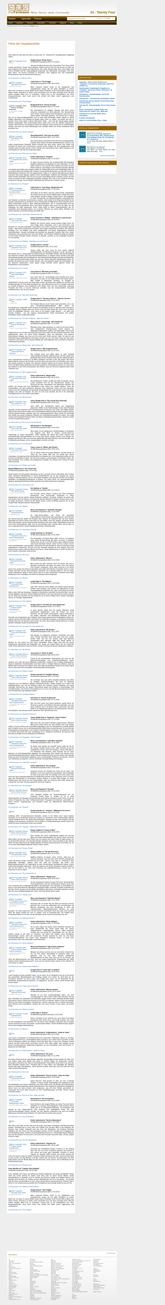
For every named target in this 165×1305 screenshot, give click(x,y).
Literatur (74, 1295)
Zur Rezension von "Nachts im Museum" (22, 714)
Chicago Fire (12, 1284)
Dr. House (32, 1260)
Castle (10, 1281)
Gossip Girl (33, 1282)
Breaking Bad (12, 1276)
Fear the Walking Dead (36, 1266)
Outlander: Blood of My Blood (59, 1282)
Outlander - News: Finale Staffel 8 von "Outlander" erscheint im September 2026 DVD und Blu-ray (96, 84)
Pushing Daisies (55, 1287)
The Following (76, 1275)
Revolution (54, 1290)
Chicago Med (12, 1286)
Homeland (32, 1289)
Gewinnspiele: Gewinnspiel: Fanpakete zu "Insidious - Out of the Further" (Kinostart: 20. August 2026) (95, 90)
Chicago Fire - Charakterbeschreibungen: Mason (97, 98)
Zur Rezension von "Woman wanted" (21, 1009)
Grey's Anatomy (34, 1286)
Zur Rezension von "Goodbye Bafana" (21, 694)
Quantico (53, 1289)
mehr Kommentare (108, 156)
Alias (10, 1266)
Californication (12, 1280)
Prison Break (54, 1284)
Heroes (32, 1287)
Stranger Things (76, 1259)
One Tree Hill (54, 1280)
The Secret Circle (77, 1277)
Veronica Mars (76, 1287)
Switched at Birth (76, 1264)
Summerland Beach (77, 1262)
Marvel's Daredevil (56, 1263)
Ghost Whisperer (34, 1276)
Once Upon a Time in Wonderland (60, 1278)
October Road (55, 1276)
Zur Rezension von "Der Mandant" (20, 444)
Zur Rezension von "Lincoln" (18, 268)
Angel (10, 1269)
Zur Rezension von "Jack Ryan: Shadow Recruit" (25, 214)
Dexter (10, 1298)
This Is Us (75, 1280)
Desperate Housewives (15, 1297)
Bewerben (96, 1276)
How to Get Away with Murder (38, 1293)
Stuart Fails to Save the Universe (81, 1260)
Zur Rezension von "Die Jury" (18, 1072)
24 (9, 1259)
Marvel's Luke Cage (56, 1267)
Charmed (11, 1282)
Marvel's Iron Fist (55, 1264)
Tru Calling (75, 1281)
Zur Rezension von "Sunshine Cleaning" (22, 530)
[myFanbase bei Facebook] (91, 172)
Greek (31, 1285)
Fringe (31, 1272)
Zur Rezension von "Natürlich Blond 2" (21, 918)
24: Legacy (12, 1260)
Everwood (32, 1264)
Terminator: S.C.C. (77, 1268)
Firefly (31, 1268)
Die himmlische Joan (14, 1299)
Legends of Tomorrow (36, 1298)
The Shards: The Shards (96, 148)
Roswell (53, 1291)
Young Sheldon (76, 1290)
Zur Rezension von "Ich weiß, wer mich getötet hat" (26, 626)
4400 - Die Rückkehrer (15, 1263)
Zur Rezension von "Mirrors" (18, 578)
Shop (94, 1272)
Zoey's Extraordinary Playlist (80, 1291)
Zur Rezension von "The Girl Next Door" (22, 873)
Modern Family (55, 1269)
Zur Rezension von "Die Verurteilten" (21, 1117)
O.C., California (55, 1275)
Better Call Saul (13, 1273)
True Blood (75, 1282)
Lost (52, 1259)
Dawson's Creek (13, 1294)
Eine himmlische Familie (36, 1262)
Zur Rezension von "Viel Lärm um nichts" (22, 153)
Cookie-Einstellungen (99, 1287)
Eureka (32, 1263)
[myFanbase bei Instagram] (103, 172)
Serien (16, 26)
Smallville (53, 1299)
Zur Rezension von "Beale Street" (20, 78)
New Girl (53, 1272)
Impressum (96, 1289)
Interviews (96, 1260)
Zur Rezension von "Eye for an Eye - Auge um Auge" (26, 1095)
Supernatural (75, 1263)
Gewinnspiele (96, 1271)
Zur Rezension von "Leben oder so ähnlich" (23, 986)
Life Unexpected (34, 1299)
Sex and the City (55, 1297)
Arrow (10, 1271)
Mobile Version (97, 1291)
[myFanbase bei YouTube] (109, 172)
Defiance (11, 1295)
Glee (31, 1280)
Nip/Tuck (53, 1273)
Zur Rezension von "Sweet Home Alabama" (23, 966)
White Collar (75, 1289)
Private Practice (55, 1285)
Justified (32, 1295)
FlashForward (33, 1269)
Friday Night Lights (35, 1271)
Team (94, 1278)
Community (12, 1290)
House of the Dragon (35, 1290)
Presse (95, 1280)
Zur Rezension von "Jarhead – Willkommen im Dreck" (27, 827)
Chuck (10, 1289)
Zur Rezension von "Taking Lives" (20, 895)
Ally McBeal (12, 1267)
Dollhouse (32, 1259)
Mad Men (53, 1260)
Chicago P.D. (12, 1287)
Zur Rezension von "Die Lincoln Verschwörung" (25, 422)
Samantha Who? (55, 1293)
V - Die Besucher (76, 1285)
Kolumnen (96, 1262)
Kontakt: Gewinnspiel (87, 118)
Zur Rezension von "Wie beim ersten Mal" (22, 295)
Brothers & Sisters (14, 1277)
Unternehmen (97, 1281)
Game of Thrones (34, 1273)
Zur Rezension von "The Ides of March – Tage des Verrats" (28, 318)
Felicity (32, 1267)
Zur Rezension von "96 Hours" (19, 555)
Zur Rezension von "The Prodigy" (20, 101)
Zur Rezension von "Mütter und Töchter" (22, 465)
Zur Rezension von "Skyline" (18, 506)
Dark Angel (12, 1293)
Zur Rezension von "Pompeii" (18, 184)
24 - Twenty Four (102, 12)
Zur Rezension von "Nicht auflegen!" (21, 943)
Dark (10, 1291)
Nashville (53, 1271)
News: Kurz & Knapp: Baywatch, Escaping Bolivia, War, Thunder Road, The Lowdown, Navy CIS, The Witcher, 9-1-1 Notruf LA (100, 136)
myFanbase (10, 26)
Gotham (32, 1284)
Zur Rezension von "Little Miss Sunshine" (22, 762)
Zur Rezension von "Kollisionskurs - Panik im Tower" (26, 1050)
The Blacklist (75, 1272)
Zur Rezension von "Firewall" (18, 807)
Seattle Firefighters (56, 1295)
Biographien (96, 1269)
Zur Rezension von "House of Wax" (20, 848)
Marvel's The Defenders (57, 1268)
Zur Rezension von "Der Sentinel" (20, 786)
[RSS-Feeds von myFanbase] (85, 172)
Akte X (10, 1264)
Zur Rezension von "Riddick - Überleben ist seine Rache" (28, 241)
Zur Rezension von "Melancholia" (20, 397)
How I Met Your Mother (36, 1291)
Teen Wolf (75, 1267)
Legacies (32, 1297)
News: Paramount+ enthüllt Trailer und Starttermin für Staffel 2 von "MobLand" (93, 110)
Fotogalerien (96, 1264)
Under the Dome (76, 1284)
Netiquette (96, 1284)
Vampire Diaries (76, 1286)
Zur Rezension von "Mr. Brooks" (19, 650)
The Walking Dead (77, 1278)
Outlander (53, 1281)
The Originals (75, 1276)
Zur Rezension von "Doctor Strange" (21, 132)
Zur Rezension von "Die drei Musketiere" (22, 1140)
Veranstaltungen (97, 1266)
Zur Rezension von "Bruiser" (18, 1029)
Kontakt (95, 1275)
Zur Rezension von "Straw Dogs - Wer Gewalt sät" (25, 345)
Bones (10, 1275)
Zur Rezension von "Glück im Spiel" (20, 671)
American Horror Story (15, 1268)
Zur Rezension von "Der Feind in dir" (21, 485)
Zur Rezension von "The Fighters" (20, 601)
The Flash (75, 1273)
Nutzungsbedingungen (99, 1285)
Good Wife (33, 1281)
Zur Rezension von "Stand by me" (20, 1165)
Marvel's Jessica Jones (57, 1266)
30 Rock (11, 1262)
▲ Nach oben (111, 1253)
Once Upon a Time (56, 1277)
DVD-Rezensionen (98, 1263)
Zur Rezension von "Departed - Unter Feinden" (24, 737)
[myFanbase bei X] (97, 172)
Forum (38, 18)
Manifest (53, 1262)
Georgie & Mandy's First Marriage (39, 1275)
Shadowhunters (55, 1298)
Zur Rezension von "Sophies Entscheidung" (23, 1187)
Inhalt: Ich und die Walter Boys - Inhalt (93, 120)
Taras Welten (75, 1266)
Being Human (12, 1272)
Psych (52, 1286)
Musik (73, 1297)
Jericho (32, 1294)
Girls (31, 1278)
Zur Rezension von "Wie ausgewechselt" (22, 372)
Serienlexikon (96, 1259)
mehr (89, 143)
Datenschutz (96, 1286)
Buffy (10, 1278)
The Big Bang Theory (78, 1271)
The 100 (74, 1269)
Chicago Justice (13, 1285)
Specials (26, 18)
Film (37, 26)
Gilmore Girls (33, 1277)
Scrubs (53, 1294)
